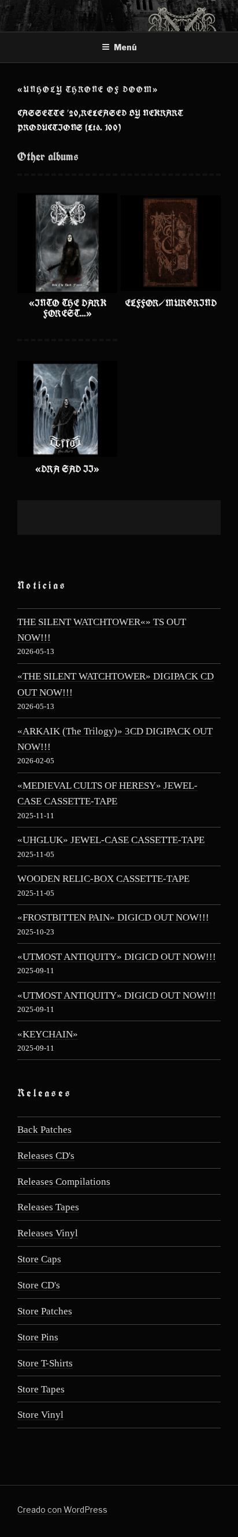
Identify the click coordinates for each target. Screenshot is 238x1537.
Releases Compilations (63, 1181)
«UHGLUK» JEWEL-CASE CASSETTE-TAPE (110, 839)
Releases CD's (46, 1155)
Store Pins (37, 1337)
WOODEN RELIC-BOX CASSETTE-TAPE (103, 878)
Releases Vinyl (47, 1233)
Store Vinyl (40, 1414)
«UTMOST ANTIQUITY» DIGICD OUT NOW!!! (116, 956)
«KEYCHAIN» (47, 1034)
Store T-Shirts (45, 1363)
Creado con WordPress (62, 1509)
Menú (125, 47)
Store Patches (44, 1311)
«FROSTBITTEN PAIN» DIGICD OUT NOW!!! (113, 917)
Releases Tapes (48, 1207)
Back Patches (44, 1129)
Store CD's (38, 1285)
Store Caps (39, 1259)
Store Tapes (41, 1389)
